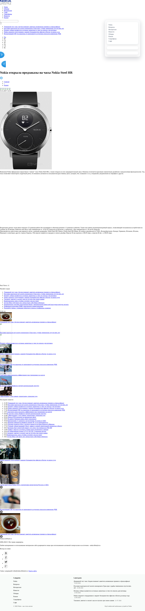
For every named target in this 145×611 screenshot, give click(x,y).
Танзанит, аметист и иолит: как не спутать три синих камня (24, 299)
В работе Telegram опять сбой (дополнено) (22, 419)
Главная (6, 82)
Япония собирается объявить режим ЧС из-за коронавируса (28, 422)
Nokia (6, 7)
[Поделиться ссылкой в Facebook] (3, 89)
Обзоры (6, 9)
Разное (6, 17)
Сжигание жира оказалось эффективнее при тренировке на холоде (22, 375)
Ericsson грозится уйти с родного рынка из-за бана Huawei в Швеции (31, 424)
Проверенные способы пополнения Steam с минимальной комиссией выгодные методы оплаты (36, 304)
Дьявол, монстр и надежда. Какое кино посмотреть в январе (28, 429)
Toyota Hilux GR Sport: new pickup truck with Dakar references (24, 303)
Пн (5, 37)
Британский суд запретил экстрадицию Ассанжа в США (27, 421)
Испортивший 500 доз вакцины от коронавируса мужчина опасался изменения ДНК (32, 34)
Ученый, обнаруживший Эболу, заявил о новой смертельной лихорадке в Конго (35, 426)
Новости (7, 16)
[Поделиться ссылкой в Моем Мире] (7, 89)
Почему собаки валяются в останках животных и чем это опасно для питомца (30, 30)
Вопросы (16, 584)
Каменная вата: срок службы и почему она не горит (21, 301)
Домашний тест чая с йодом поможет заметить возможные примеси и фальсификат (32, 27)
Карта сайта (33, 571)
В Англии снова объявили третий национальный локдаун (19, 386)
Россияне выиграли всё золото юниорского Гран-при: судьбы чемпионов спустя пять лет (34, 28)
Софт (5, 12)
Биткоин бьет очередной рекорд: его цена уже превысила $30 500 (30, 428)
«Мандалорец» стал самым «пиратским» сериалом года (18, 396)
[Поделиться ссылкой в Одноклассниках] (9, 89)
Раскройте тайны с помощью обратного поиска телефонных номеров (27, 308)
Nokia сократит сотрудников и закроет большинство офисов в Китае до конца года (32, 32)
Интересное (8, 10)
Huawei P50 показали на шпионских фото (22, 417)
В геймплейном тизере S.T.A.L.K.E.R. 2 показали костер (27, 431)
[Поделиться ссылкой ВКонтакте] (1, 89)
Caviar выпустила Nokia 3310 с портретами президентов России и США (24, 485)
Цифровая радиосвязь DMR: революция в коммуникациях (23, 306)
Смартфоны (8, 14)
